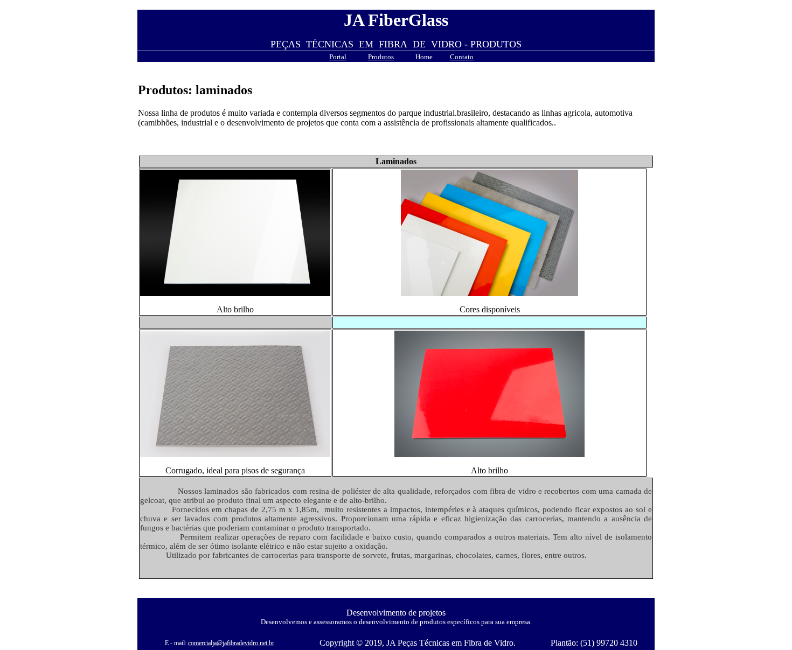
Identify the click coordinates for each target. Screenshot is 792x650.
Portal (337, 57)
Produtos (381, 57)
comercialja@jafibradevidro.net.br (231, 643)
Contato (462, 57)
